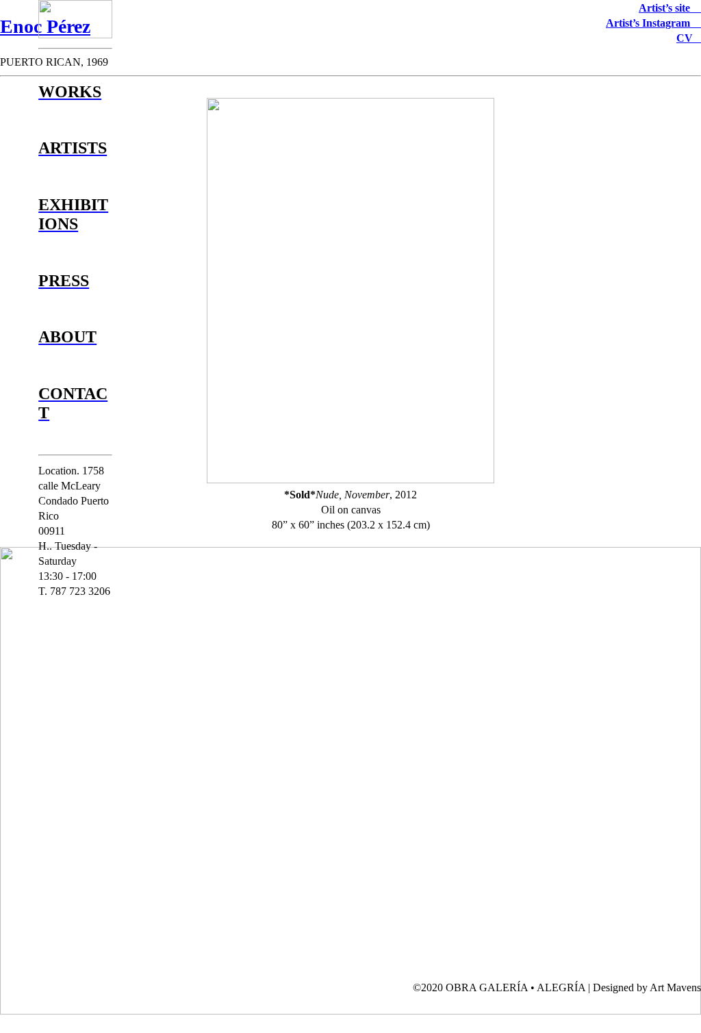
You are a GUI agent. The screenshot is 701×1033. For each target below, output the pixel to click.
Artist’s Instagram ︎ (653, 23)
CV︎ (688, 38)
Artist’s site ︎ (670, 8)
